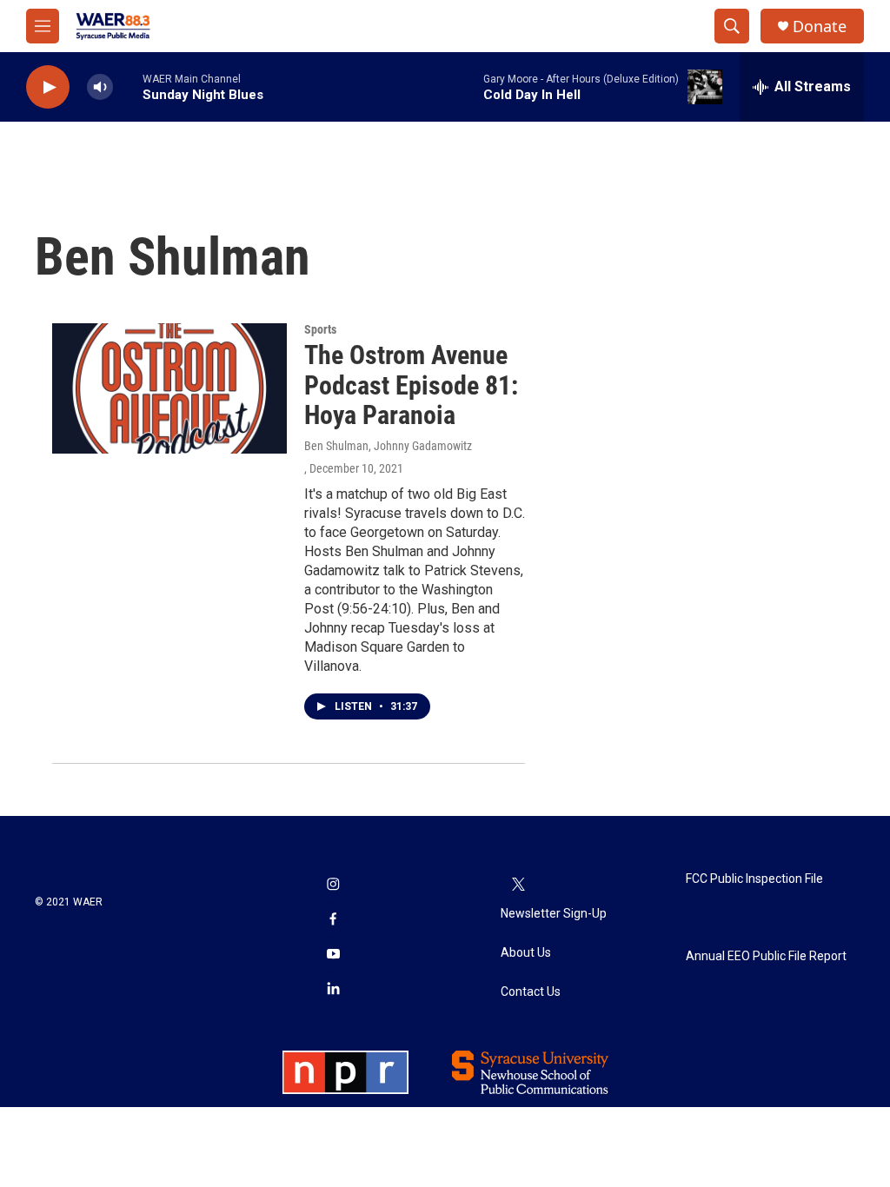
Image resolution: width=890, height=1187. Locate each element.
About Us (526, 952)
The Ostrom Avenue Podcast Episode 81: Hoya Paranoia (411, 385)
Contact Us (531, 991)
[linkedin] (332, 989)
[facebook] (332, 920)
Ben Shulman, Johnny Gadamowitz (388, 446)
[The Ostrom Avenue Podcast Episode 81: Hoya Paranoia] (169, 388)
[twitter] (518, 885)
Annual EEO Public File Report (766, 956)
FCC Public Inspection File (754, 878)
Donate (820, 26)
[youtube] (332, 955)
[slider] (127, 86)
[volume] (100, 87)
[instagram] (332, 885)
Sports (320, 329)
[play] (48, 87)
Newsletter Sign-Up (554, 913)
